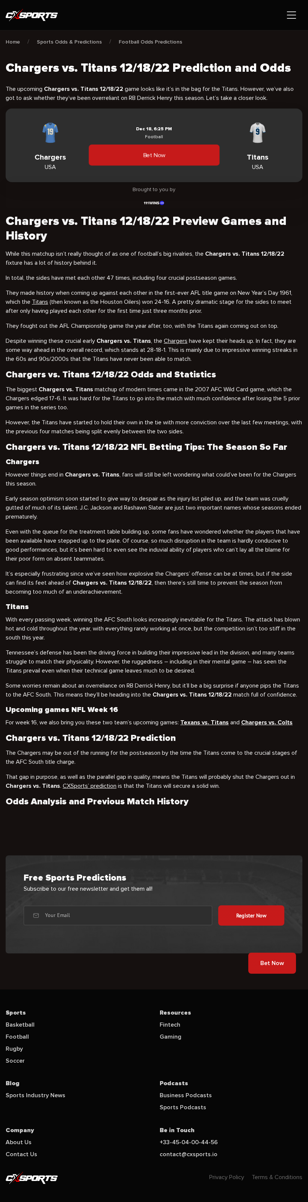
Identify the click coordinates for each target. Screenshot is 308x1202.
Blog (13, 1083)
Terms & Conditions (277, 1177)
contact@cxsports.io (188, 1154)
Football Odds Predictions (150, 42)
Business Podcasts (186, 1095)
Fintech (170, 1025)
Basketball (20, 1025)
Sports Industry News (35, 1095)
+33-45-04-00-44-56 (189, 1142)
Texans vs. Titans (204, 722)
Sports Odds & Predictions (69, 42)
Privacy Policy (226, 1177)
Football (17, 1037)
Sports (16, 1012)
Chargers (175, 341)
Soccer (15, 1061)
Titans (40, 302)
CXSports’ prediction (89, 786)
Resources (175, 1012)
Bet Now (154, 155)
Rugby (14, 1049)
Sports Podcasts (183, 1107)
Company (20, 1130)
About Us (19, 1142)
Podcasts (174, 1083)
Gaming (170, 1037)
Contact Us (21, 1154)
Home (13, 42)
